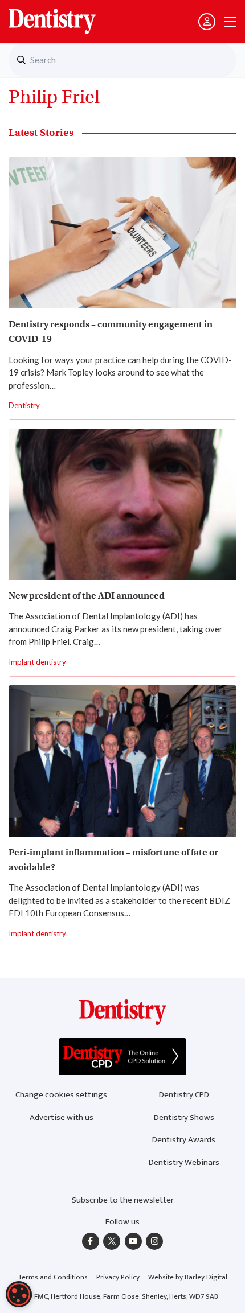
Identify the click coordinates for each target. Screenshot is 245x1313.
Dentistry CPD (184, 1095)
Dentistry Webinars (184, 1162)
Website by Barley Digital (187, 1277)
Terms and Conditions (53, 1277)
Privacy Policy (118, 1277)
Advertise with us (61, 1117)
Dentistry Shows (184, 1117)
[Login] (206, 21)
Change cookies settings (61, 1095)
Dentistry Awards (183, 1140)
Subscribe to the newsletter (123, 1200)
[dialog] (19, 1294)
